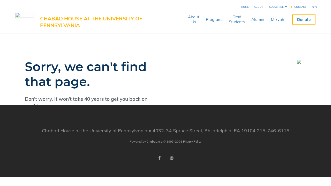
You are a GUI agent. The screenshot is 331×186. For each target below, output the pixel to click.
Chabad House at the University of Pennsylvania (91, 21)
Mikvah (277, 19)
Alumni (257, 19)
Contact (300, 7)
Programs (214, 19)
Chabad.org (155, 141)
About (258, 7)
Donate (304, 19)
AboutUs (193, 19)
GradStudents (237, 19)
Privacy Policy (192, 141)
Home (245, 7)
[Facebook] (159, 158)
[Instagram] (172, 158)
